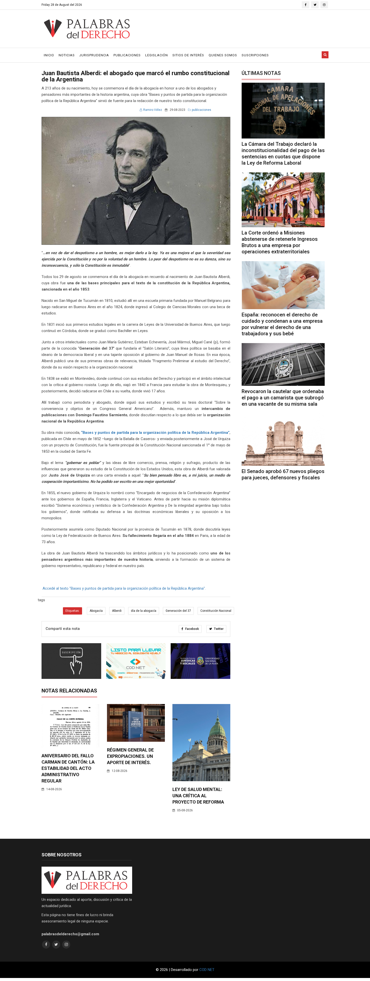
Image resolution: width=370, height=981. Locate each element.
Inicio (49, 55)
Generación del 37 (178, 611)
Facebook (191, 629)
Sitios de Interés (188, 55)
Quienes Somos (223, 55)
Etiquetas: (72, 611)
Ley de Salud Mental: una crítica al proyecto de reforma (198, 796)
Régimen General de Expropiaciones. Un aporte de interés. (130, 756)
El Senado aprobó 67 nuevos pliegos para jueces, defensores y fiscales (283, 474)
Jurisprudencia (94, 55)
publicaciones (201, 110)
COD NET (206, 969)
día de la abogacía (143, 611)
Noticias (67, 55)
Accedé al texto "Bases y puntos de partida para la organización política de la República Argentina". (124, 588)
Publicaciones (127, 55)
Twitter (218, 629)
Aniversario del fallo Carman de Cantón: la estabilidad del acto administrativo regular (68, 768)
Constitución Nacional (215, 611)
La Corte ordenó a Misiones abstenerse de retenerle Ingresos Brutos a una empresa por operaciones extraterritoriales (280, 242)
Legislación (156, 55)
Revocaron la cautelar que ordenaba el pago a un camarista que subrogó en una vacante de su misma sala (283, 397)
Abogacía (96, 611)
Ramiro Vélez (152, 110)
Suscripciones (255, 55)
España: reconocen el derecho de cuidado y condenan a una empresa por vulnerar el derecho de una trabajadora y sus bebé (282, 324)
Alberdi (117, 611)
